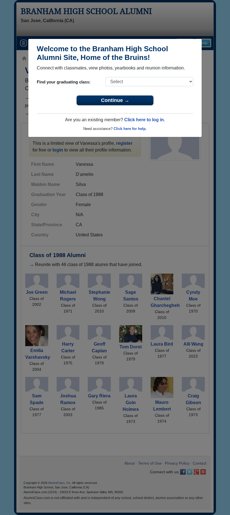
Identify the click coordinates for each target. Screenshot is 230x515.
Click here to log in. (144, 119)
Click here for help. (130, 129)
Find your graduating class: (64, 82)
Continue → (115, 100)
